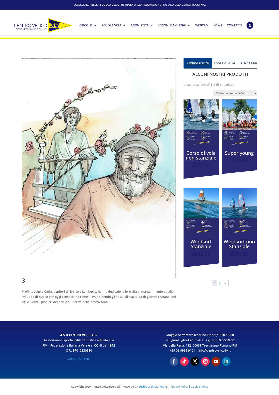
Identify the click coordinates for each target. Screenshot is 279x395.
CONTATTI (234, 25)
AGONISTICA (140, 25)
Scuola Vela (111, 25)
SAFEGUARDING (78, 359)
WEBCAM (202, 25)
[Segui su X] (195, 361)
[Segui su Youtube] (215, 361)
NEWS (217, 25)
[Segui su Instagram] (205, 361)
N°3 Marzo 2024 (251, 63)
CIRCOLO (85, 25)
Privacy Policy (179, 386)
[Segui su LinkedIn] (226, 361)
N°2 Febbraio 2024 (214, 63)
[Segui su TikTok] (184, 361)
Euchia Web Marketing (153, 386)
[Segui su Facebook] (174, 361)
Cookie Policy (199, 386)
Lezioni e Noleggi (172, 25)
